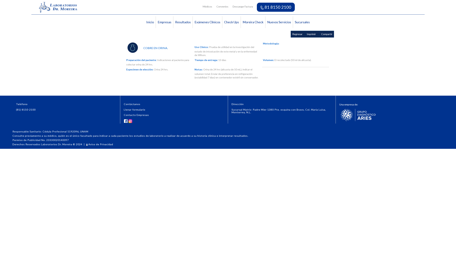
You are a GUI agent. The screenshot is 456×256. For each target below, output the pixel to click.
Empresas (164, 22)
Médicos (207, 6)
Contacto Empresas (136, 114)
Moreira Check (253, 22)
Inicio (150, 22)
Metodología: (271, 43)
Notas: (199, 69)
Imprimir (311, 34)
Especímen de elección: (139, 69)
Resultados (183, 22)
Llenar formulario (134, 109)
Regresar (297, 34)
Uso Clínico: (202, 47)
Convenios (222, 6)
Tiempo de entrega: (206, 60)
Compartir (326, 34)
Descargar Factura (243, 6)
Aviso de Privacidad (100, 144)
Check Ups (231, 22)
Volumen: (268, 60)
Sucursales (302, 22)
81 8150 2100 (277, 7)
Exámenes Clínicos (207, 22)
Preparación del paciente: (141, 60)
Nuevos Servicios (279, 22)
